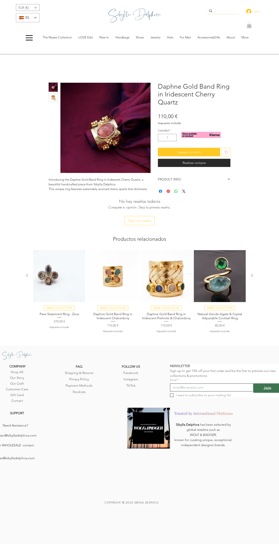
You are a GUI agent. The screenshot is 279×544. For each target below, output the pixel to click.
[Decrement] (160, 137)
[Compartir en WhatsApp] (176, 191)
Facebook (130, 373)
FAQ (79, 366)
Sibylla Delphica (188, 424)
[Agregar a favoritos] (226, 152)
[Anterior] (27, 275)
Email (174, 380)
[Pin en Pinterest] (168, 191)
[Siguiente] (252, 275)
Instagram (131, 379)
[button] (28, 7)
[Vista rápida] (59, 276)
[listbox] (28, 7)
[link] (249, 25)
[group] (139, 291)
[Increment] (173, 137)
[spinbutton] (167, 137)
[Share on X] (183, 191)
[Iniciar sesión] (247, 11)
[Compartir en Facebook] (160, 191)
